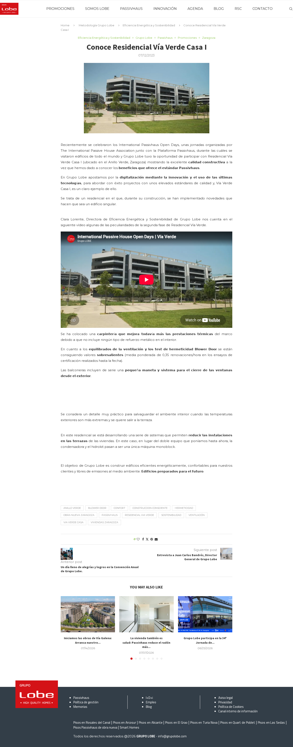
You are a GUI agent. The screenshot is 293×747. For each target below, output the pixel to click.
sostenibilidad (171, 515)
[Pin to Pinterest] (151, 539)
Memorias (80, 706)
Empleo (151, 702)
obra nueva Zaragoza (78, 515)
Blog (149, 706)
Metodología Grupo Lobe (96, 25)
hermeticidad (184, 507)
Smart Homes (129, 727)
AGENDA (195, 9)
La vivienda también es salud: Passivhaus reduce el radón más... (146, 642)
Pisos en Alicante (151, 722)
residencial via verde (139, 515)
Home (65, 25)
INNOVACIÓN (165, 9)
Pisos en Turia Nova (204, 722)
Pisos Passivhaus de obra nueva (95, 727)
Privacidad (225, 702)
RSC (238, 9)
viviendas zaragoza (104, 522)
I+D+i (149, 697)
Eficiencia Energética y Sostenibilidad (149, 25)
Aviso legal (225, 697)
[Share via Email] (156, 539)
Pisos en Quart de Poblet (237, 722)
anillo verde (72, 507)
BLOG (219, 9)
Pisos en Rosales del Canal (91, 722)
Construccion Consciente (150, 507)
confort (119, 507)
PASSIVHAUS (131, 9)
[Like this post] (138, 539)
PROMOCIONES (60, 9)
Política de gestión (85, 702)
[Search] (291, 8)
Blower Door (97, 507)
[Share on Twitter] (147, 539)
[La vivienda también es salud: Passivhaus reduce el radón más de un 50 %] (146, 614)
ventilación (197, 515)
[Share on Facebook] (143, 539)
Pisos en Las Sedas (271, 722)
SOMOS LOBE (97, 9)
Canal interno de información (238, 711)
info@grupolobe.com (172, 736)
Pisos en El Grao (176, 722)
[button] (66, 627)
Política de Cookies (231, 706)
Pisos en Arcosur (124, 722)
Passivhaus (110, 515)
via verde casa (73, 522)
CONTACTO (262, 9)
